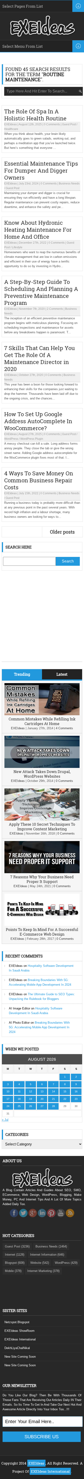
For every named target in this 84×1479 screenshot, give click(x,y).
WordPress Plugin (31, 438)
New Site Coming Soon (20, 1356)
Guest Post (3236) (17, 1246)
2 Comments (55, 308)
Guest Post (69, 124)
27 (42, 1106)
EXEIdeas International (20, 1339)
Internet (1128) (14, 1254)
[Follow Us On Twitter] (23, 1218)
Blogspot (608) (14, 1262)
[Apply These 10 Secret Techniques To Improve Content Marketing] (42, 819)
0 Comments (52, 124)
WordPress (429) (66, 1262)
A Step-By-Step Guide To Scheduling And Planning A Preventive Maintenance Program (41, 292)
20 (42, 1098)
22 (64, 1098)
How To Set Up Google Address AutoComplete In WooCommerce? (38, 421)
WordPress (11, 438)
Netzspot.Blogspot (16, 1322)
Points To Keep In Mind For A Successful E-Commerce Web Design (42, 932)
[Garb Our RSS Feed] (70, 1218)
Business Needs (69, 183)
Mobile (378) (13, 1271)
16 (76, 1091)
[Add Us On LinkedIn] (42, 1218)
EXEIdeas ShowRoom (19, 1330)
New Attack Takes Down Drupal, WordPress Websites (42, 774)
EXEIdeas (10, 124)
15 (64, 1091)
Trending (22, 674)
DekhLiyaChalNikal (17, 1348)
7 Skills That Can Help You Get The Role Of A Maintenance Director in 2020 (39, 358)
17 (8, 1098)
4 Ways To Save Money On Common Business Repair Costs (38, 480)
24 (8, 1106)
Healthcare (11, 129)
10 (8, 1091)
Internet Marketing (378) (43, 1271)
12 (30, 1091)
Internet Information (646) (47, 1254)
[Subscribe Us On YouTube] (60, 1218)
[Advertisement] (42, 619)
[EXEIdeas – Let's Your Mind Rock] (42, 35)
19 (30, 1098)
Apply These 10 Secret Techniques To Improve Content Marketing (42, 826)
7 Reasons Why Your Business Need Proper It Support (42, 879)
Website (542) (39, 1262)
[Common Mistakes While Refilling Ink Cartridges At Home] (42, 714)
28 (53, 1106)
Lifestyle (17, 247)
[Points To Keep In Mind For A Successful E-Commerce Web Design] (42, 925)
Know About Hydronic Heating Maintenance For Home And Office (38, 229)
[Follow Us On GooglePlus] (32, 1218)
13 (42, 1091)
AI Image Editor (19, 1008)
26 (30, 1106)
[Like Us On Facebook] (14, 1218)
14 (53, 1091)
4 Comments (64, 728)
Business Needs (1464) (51, 1246)
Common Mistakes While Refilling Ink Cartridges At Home (42, 721)
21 (53, 1098)
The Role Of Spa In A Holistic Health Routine (35, 115)
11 (19, 1091)
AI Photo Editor (19, 1022)
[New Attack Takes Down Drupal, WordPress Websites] (42, 767)
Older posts (62, 532)
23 (76, 1098)
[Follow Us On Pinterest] (51, 1218)
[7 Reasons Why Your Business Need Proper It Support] (42, 872)
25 (19, 1106)
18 (19, 1098)
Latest (61, 674)
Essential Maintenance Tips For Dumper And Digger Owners (41, 170)
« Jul (5, 1119)
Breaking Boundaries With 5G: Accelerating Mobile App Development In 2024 (39, 1027)
